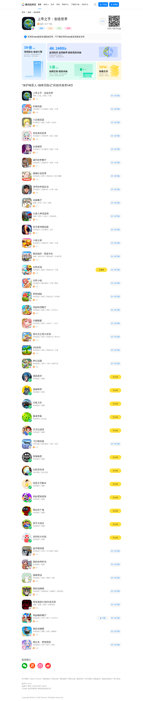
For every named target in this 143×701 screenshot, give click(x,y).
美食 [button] (51, 109)
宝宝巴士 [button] (54, 310)
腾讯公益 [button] (71, 679)
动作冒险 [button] (36, 444)
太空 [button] (51, 230)
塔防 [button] (39, 216)
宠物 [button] (49, 203)
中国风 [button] (57, 296)
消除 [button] (43, 363)
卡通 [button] (68, 28)
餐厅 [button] (48, 618)
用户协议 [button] (117, 679)
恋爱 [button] (48, 122)
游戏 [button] (29, 12)
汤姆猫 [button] (52, 591)
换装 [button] (43, 323)
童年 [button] (48, 645)
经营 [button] (39, 203)
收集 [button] (43, 578)
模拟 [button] (43, 122)
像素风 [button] (53, 631)
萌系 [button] (53, 645)
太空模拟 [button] (44, 230)
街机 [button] (48, 631)
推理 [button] (44, 604)
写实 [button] (56, 444)
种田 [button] (43, 176)
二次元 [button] (55, 323)
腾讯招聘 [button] (63, 679)
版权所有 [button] (80, 679)
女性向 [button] (53, 122)
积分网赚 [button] (58, 176)
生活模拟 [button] (44, 109)
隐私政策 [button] (97, 679)
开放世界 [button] (44, 136)
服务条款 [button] (46, 679)
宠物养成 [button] (44, 591)
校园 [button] (51, 149)
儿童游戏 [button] (59, 591)
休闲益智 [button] (36, 109)
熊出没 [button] (57, 337)
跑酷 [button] (43, 631)
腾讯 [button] (56, 283)
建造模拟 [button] (44, 283)
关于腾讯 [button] (25, 679)
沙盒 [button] (50, 28)
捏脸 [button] (56, 136)
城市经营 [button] (41, 256)
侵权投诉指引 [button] (107, 679)
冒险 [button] (59, 28)
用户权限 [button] (88, 679)
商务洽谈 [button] (55, 679)
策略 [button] (41, 28)
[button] (29, 4)
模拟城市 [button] (49, 256)
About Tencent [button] (36, 679)
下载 (103, 618)
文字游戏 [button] (49, 551)
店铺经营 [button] (44, 163)
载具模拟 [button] (44, 444)
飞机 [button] (51, 444)
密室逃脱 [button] (51, 604)
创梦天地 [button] (54, 363)
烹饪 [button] (44, 203)
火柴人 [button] (45, 216)
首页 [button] (23, 12)
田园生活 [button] (49, 176)
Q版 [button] (51, 136)
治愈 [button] (53, 578)
